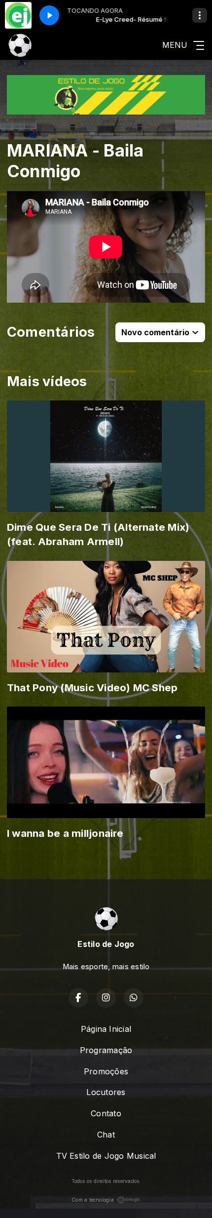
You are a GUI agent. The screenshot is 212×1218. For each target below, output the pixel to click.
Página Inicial (106, 1029)
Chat (106, 1134)
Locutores (105, 1092)
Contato (106, 1113)
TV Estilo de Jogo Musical (106, 1156)
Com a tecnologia (92, 1200)
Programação (106, 1050)
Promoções (106, 1071)
